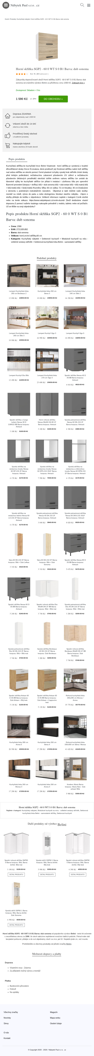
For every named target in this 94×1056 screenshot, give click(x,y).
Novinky (7, 1018)
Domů (7, 19)
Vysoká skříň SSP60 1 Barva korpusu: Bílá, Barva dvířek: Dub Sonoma (16, 913)
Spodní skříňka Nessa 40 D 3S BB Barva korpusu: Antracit (75, 377)
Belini (44, 83)
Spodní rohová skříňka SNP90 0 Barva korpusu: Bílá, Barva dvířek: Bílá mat (16, 862)
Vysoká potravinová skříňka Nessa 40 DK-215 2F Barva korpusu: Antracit (47, 515)
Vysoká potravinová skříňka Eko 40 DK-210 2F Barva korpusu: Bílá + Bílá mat (75, 606)
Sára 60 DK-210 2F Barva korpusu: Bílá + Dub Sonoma (47, 562)
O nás (6, 1033)
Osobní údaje (56, 1023)
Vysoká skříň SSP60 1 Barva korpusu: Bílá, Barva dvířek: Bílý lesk (47, 862)
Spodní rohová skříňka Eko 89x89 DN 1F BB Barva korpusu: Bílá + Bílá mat (47, 606)
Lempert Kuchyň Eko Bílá (19, 375)
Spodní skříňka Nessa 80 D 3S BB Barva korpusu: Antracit (75, 562)
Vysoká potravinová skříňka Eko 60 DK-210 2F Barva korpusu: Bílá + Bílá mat (18, 651)
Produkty (13, 19)
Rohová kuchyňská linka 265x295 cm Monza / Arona (75, 698)
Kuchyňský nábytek (23, 19)
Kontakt (7, 1038)
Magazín (54, 1012)
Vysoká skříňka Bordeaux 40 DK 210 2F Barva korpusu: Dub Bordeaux (47, 651)
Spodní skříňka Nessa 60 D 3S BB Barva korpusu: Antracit (18, 606)
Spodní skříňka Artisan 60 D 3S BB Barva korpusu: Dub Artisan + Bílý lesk (19, 698)
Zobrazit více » (78, 83)
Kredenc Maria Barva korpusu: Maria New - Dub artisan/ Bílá (75, 786)
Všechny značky (11, 1012)
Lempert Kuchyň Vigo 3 (47, 333)
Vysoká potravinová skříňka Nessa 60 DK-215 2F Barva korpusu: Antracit (75, 422)
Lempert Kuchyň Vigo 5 (75, 333)
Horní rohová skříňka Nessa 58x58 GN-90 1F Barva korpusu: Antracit (47, 422)
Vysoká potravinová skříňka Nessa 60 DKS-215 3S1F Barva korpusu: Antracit (75, 515)
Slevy (6, 1023)
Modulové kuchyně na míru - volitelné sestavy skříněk (58, 810)
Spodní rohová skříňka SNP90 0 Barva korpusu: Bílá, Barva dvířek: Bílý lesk (77, 862)
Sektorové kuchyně (64, 813)
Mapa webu (55, 1018)
